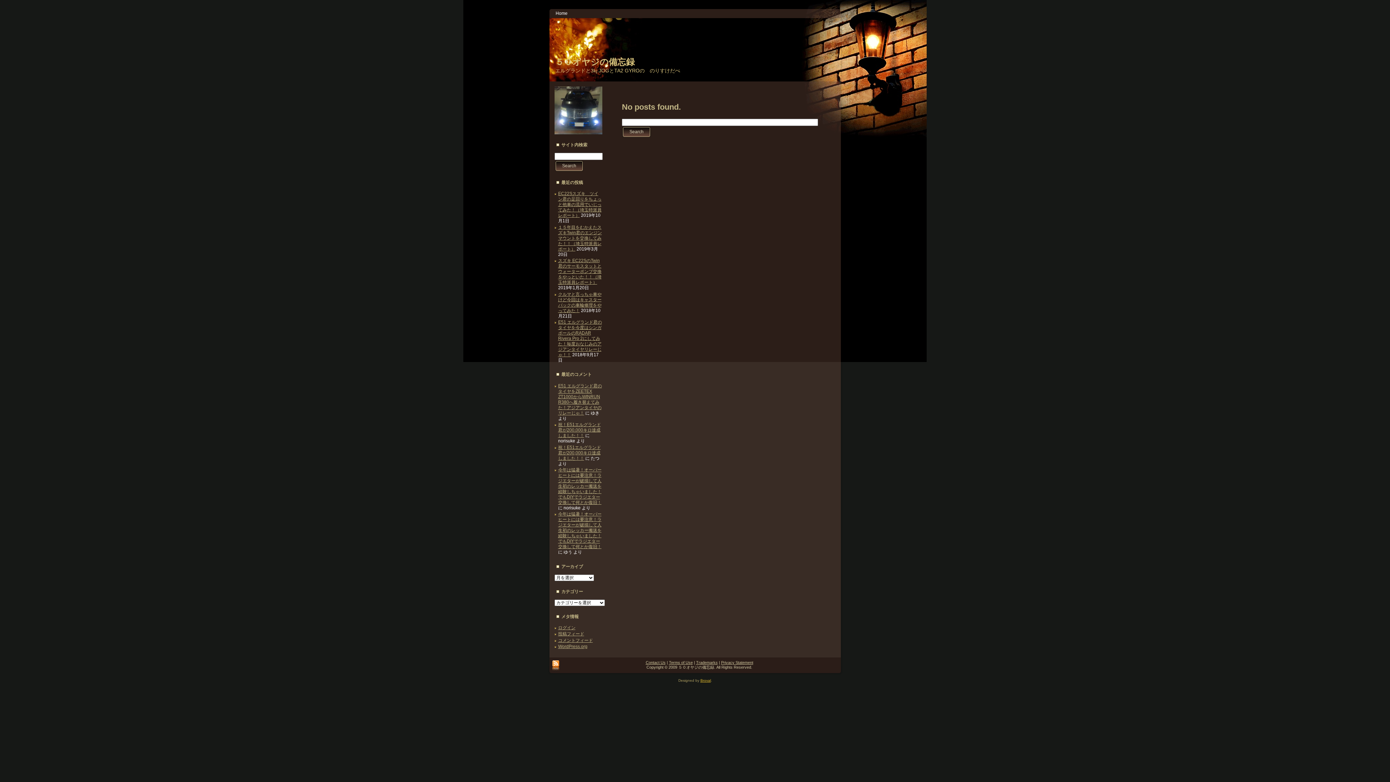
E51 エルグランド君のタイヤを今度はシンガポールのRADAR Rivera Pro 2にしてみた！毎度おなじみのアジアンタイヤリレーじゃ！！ (580, 338)
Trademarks (707, 662)
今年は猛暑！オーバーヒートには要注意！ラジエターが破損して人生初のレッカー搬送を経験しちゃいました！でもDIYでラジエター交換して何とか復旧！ (580, 486)
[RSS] (555, 665)
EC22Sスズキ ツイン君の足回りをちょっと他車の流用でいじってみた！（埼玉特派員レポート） (580, 204)
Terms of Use (681, 662)
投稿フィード (571, 633)
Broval (705, 680)
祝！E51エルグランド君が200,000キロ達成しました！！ (579, 430)
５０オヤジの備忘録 (595, 62)
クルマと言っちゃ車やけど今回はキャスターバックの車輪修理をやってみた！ (580, 302)
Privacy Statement (737, 662)
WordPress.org (572, 646)
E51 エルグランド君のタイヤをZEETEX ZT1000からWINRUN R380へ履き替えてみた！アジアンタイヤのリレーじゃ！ (580, 399)
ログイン (567, 627)
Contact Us (656, 662)
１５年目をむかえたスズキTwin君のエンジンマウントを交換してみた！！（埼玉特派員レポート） (580, 238)
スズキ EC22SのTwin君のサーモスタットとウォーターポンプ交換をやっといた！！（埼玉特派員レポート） (580, 271)
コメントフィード (575, 640)
